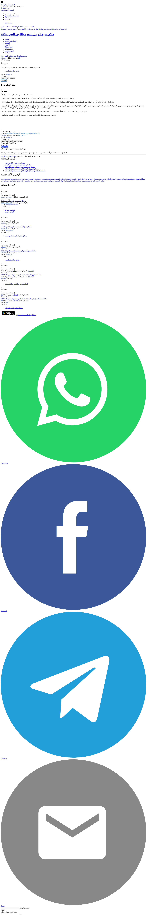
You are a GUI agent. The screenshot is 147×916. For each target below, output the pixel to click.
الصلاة (27, 179)
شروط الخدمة (9, 51)
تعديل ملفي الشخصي (12, 15)
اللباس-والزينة (9, 212)
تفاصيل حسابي (10, 14)
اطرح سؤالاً (8, 47)
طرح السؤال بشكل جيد (8, 156)
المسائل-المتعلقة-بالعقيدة (63, 179)
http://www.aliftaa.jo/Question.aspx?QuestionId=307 (23, 133)
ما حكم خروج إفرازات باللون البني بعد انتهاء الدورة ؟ (22, 169)
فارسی (31, 26)
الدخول (11, 10)
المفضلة (7, 19)
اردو (26, 26)
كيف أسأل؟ (8, 49)
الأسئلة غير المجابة (11, 41)
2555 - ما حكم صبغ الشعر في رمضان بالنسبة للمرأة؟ (18, 250)
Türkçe (13, 26)
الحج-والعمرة (51, 181)
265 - (27, 34)
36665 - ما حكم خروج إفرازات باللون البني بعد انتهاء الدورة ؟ (20, 274)
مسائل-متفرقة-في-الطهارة (37, 179)
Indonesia (20, 26)
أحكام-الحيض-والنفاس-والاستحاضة (15, 179)
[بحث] (20, 914)
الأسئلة (7, 39)
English (8, 26)
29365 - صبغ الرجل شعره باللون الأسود (13, 201)
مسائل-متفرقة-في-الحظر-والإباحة (38, 181)
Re (2, 295)
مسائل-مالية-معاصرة (123, 179)
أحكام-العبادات (101, 179)
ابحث (50, 29)
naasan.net (4, 223)
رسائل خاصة (9, 17)
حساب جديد (5, 10)
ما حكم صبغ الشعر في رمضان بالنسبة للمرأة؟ (20, 167)
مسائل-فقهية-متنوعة (137, 179)
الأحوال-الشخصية (60, 181)
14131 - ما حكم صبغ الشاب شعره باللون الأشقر (16, 227)
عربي (2, 26)
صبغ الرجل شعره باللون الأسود (15, 163)
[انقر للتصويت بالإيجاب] (1, 62)
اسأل (37, 29)
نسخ (3, 910)
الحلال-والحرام (76, 179)
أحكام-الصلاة (13, 181)
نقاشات (21, 29)
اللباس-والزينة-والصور (12, 71)
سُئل (18, 58)
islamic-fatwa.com (6, 197)
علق (7, 78)
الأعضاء (7, 45)
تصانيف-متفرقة (50, 179)
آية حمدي (31, 271)
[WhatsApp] (5, 8)
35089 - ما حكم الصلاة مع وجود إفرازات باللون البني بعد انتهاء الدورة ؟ (24, 298)
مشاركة (12, 78)
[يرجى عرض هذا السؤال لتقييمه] (1, 193)
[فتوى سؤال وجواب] (8, 4)
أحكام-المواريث (5, 181)
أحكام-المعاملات (70, 181)
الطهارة (14, 271)
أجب (3, 78)
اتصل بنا (7, 52)
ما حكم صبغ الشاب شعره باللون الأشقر (18, 165)
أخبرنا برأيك (4, 145)
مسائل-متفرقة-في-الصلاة (89, 179)
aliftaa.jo (3, 247)
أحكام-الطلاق (111, 179)
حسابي (14, 29)
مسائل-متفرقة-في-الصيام (82, 181)
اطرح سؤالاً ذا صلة (7, 141)
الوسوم (7, 43)
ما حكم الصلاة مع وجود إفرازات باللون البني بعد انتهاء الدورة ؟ (25, 170)
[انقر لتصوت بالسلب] (1, 93)
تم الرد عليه (21, 135)
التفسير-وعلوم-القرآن (23, 181)
